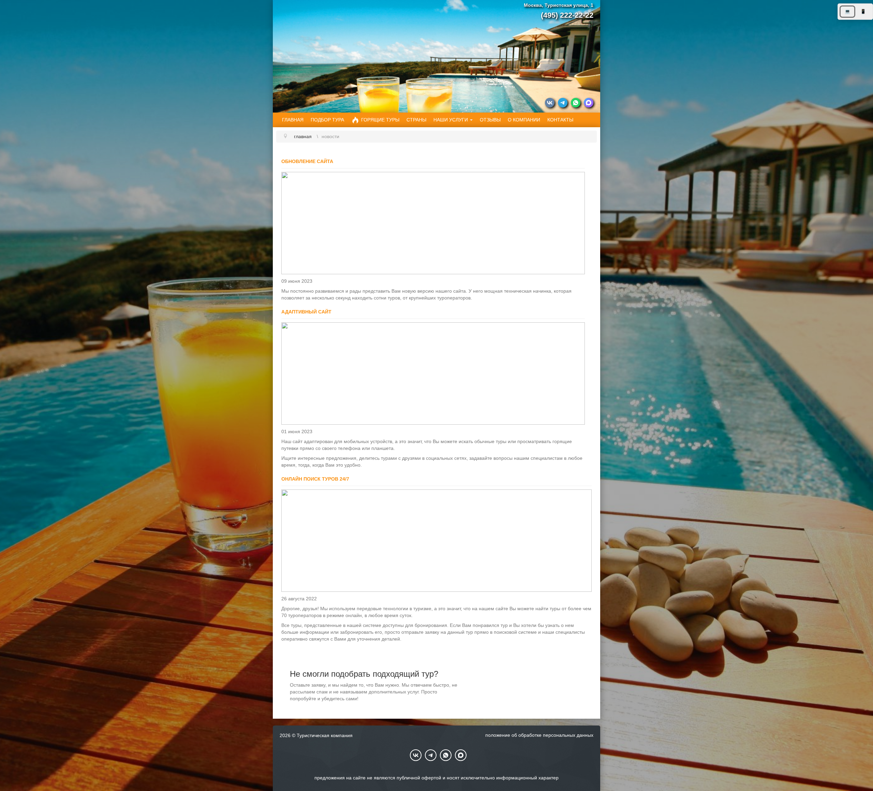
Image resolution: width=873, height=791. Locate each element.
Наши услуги (450, 119)
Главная (293, 119)
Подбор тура (327, 119)
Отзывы (490, 119)
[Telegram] (562, 103)
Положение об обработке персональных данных (539, 735)
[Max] (588, 103)
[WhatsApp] (575, 103)
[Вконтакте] (549, 103)
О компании (524, 119)
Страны (416, 119)
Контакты (560, 119)
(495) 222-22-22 (567, 15)
